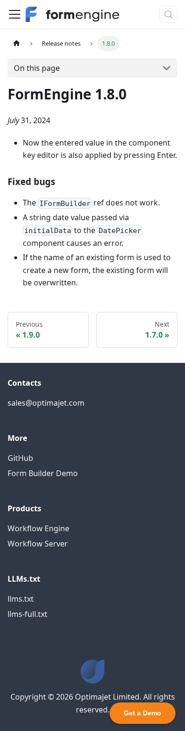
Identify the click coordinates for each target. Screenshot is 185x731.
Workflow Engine (38, 528)
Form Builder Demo (43, 473)
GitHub (20, 458)
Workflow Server (38, 543)
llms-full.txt (27, 614)
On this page (37, 68)
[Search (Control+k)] (168, 14)
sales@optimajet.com (46, 403)
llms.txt (21, 599)
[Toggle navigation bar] (15, 14)
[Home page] (17, 43)
